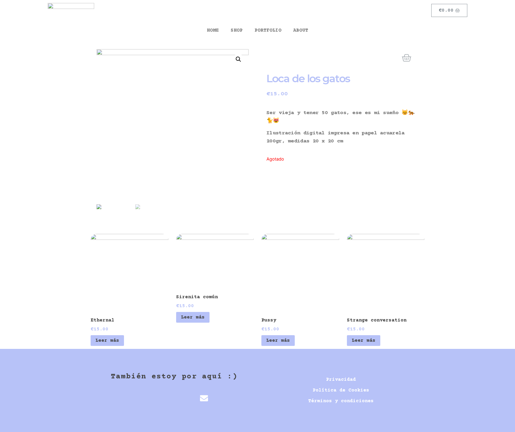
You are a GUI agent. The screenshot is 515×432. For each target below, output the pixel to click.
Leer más (107, 340)
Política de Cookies (341, 390)
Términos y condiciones (341, 401)
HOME (213, 30)
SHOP (237, 30)
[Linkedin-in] (164, 398)
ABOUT (300, 30)
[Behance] (144, 398)
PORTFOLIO (268, 30)
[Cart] (406, 58)
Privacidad (341, 379)
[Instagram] (184, 398)
